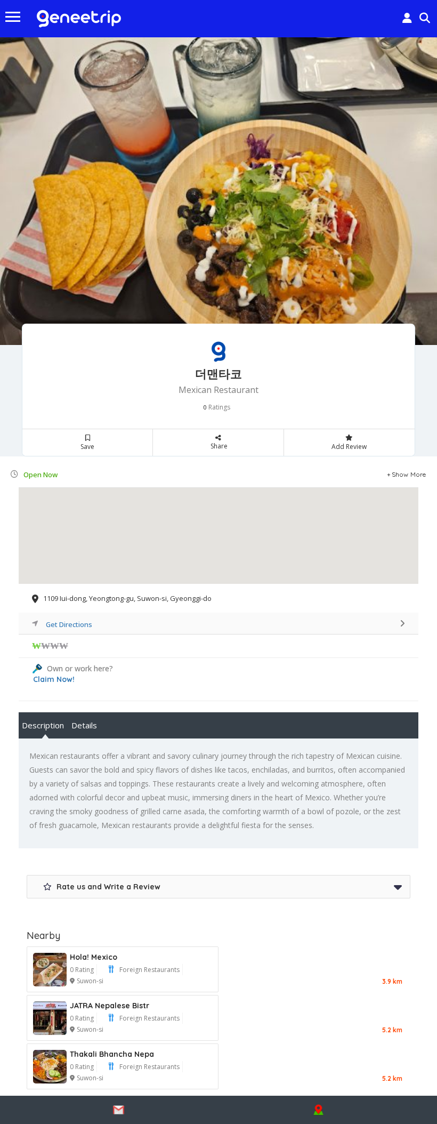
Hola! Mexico (93, 957)
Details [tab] (84, 725)
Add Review (349, 446)
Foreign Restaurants (149, 969)
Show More (409, 474)
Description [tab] (43, 725)
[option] (218, 191)
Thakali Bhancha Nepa (112, 1054)
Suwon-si (90, 980)
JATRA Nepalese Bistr (109, 1005)
